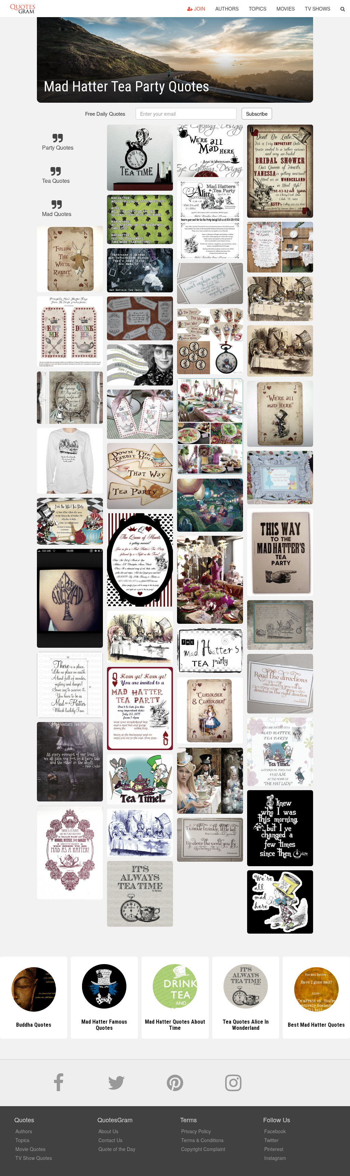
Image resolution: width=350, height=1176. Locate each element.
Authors (227, 8)
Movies (286, 8)
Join (199, 8)
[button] (342, 8)
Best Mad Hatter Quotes (245, 1025)
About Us (108, 1131)
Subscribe (257, 113)
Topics (257, 8)
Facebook (275, 1131)
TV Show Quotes (33, 1157)
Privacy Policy (196, 1131)
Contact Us (110, 1140)
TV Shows (317, 8)
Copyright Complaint (203, 1149)
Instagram (275, 1157)
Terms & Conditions (202, 1140)
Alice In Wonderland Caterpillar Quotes (316, 1025)
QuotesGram (22, 8)
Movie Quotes (30, 1149)
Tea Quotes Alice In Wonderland (175, 1025)
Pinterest (273, 1149)
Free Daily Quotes (105, 113)
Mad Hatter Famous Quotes (33, 1025)
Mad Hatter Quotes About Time (104, 1025)
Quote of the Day (116, 1149)
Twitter (271, 1140)
